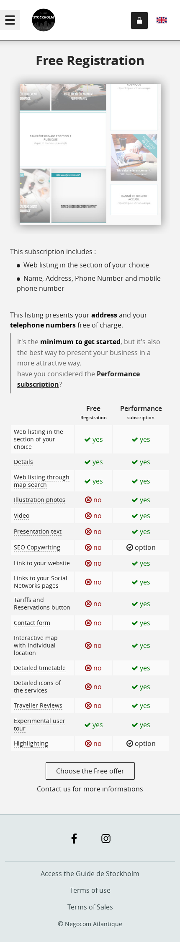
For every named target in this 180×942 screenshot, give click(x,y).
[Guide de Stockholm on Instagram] (106, 839)
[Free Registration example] (90, 155)
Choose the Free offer (90, 771)
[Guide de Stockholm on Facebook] (74, 839)
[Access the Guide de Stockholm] (40, 20)
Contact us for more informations (90, 788)
